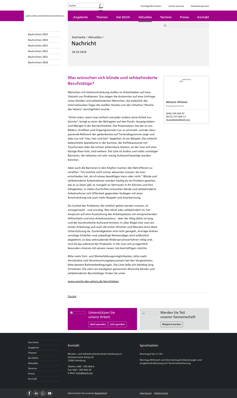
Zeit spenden (117, 324)
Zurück (72, 296)
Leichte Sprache (176, 6)
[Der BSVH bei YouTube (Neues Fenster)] (49, 394)
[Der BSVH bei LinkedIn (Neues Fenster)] (36, 394)
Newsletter (101, 393)
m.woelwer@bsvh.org (178, 119)
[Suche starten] (101, 5)
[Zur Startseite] (45, 16)
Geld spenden (98, 324)
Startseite (78, 37)
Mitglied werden (171, 324)
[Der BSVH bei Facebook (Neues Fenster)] (29, 394)
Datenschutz (161, 393)
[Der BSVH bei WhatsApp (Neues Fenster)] (43, 394)
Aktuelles (95, 37)
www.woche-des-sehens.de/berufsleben (93, 281)
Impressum (146, 393)
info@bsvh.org (84, 372)
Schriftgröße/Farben (151, 6)
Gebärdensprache (200, 6)
